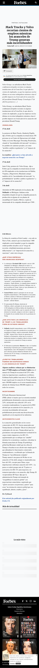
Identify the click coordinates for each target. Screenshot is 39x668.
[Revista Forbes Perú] (28, 649)
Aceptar (18, 663)
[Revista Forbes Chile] (10, 627)
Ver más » (12, 663)
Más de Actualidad (10, 506)
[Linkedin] (35, 601)
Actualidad (23, 22)
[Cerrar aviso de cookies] (36, 655)
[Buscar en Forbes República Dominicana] (36, 3)
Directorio (19, 609)
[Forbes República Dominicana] (20, 2)
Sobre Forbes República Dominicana (19, 607)
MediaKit (19, 613)
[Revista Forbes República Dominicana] (28, 627)
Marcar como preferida (19, 79)
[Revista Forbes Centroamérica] (10, 649)
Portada (15, 22)
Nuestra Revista (19, 611)
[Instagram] (31, 601)
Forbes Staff (10, 46)
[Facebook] (23, 601)
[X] (27, 601)
